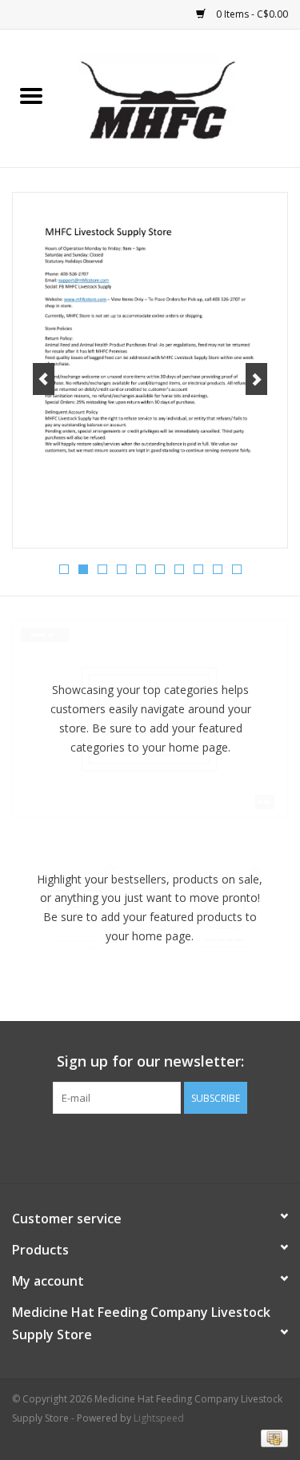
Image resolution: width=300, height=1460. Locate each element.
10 (237, 569)
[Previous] (43, 379)
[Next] (256, 379)
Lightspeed (159, 1418)
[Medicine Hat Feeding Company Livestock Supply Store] (181, 97)
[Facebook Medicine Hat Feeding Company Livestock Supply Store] (150, 1146)
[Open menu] (31, 95)
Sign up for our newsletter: (150, 1061)
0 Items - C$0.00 (251, 14)
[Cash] (271, 1438)
